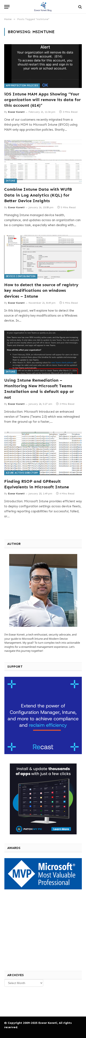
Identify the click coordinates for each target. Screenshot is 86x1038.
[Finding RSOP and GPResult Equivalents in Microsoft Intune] (43, 453)
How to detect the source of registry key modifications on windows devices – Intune (41, 290)
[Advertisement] (35, 929)
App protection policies (22, 85)
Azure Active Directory (22, 472)
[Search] (79, 6)
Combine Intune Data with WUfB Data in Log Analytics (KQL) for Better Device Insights (38, 195)
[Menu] (7, 6)
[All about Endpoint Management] (43, 7)
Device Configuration (21, 276)
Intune (10, 180)
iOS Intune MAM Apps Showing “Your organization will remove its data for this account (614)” (42, 100)
